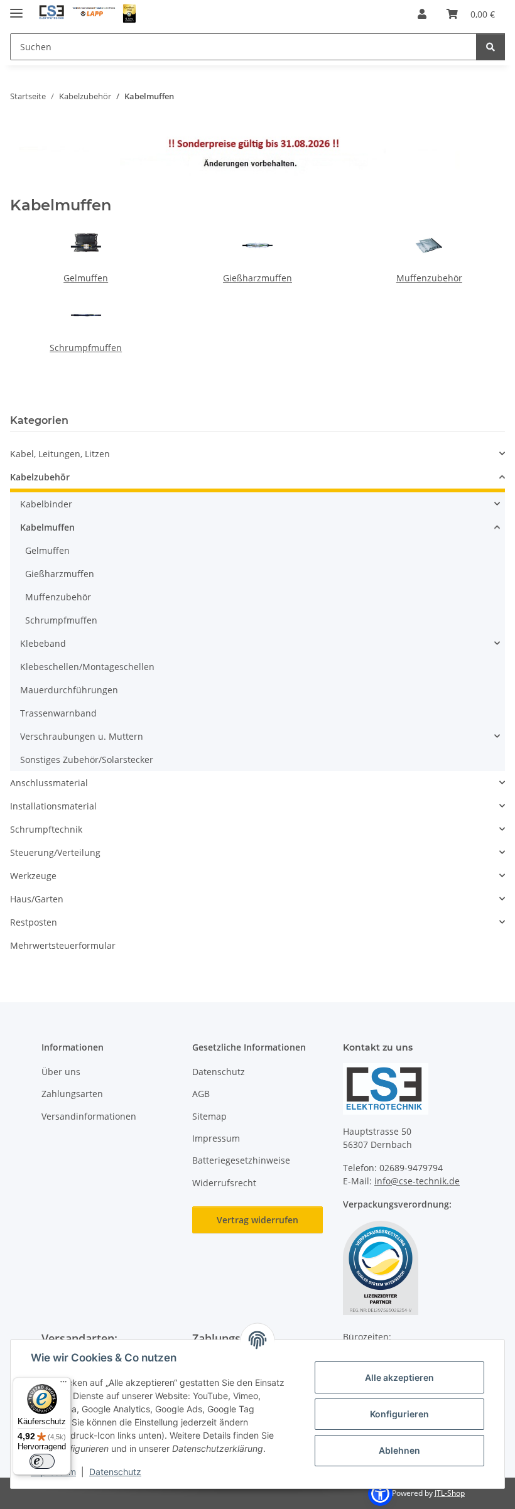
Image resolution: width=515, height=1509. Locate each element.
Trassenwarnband (58, 713)
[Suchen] (490, 46)
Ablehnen (399, 1450)
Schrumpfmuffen (86, 348)
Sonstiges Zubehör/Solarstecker (86, 759)
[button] (422, 13)
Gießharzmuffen (257, 278)
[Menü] (63, 1384)
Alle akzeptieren (399, 1377)
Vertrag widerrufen (257, 1220)
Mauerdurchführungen (69, 690)
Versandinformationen (88, 1116)
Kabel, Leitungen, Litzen (60, 454)
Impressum (216, 1138)
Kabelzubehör (40, 477)
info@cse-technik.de (417, 1181)
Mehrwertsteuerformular (63, 945)
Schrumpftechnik (46, 829)
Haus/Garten (36, 899)
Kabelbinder (46, 504)
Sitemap (209, 1116)
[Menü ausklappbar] (16, 8)
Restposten (33, 922)
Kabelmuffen (47, 527)
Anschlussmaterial (49, 783)
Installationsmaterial (53, 806)
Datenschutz (115, 1471)
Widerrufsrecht (224, 1183)
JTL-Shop (450, 1493)
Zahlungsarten (72, 1094)
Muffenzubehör (429, 278)
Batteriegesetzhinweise (241, 1160)
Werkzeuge (33, 876)
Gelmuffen (85, 278)
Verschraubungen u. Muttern (81, 736)
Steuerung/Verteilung (55, 852)
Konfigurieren (399, 1414)
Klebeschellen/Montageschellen (87, 667)
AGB (201, 1094)
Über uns (60, 1072)
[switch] (42, 1461)
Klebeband (43, 643)
